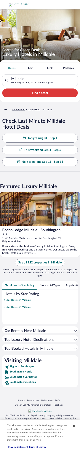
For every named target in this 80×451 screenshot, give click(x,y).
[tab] (11, 68)
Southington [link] (18, 109)
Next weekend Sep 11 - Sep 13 (42, 161)
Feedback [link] (58, 405)
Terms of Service (38, 447)
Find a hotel (40, 92)
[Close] (74, 426)
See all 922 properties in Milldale (40, 262)
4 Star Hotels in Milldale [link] (17, 300)
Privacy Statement (18, 447)
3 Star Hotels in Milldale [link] (17, 307)
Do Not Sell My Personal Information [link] (33, 405)
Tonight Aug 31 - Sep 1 (42, 138)
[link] (40, 367)
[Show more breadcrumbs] (5, 109)
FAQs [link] (57, 400)
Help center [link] (47, 400)
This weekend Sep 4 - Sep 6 (42, 149)
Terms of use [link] (33, 400)
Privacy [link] (21, 400)
